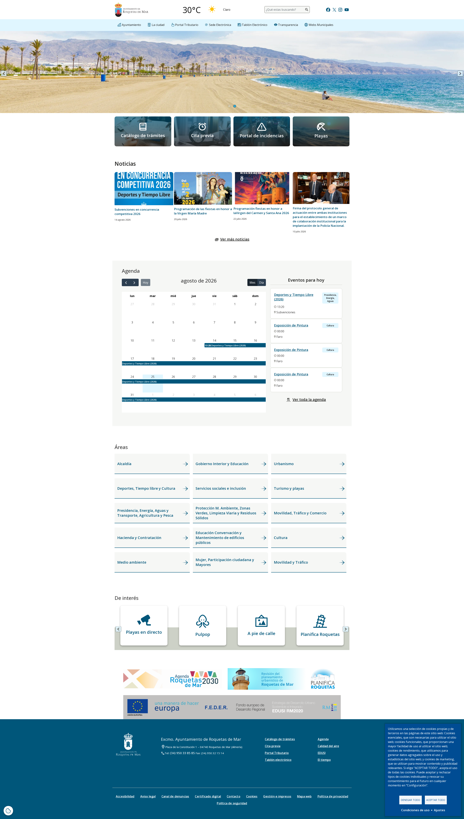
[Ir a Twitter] (334, 9)
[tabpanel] (232, 73)
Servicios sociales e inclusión (221, 488)
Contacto (233, 796)
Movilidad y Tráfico (291, 562)
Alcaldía (124, 463)
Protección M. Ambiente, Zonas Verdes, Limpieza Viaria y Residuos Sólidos (226, 513)
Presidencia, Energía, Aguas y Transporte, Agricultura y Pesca (145, 513)
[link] (143, 131)
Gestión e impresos (277, 796)
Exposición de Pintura (291, 325)
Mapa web (304, 796)
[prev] (126, 282)
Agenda (323, 739)
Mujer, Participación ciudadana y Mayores (225, 562)
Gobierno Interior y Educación (222, 463)
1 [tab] (229, 106)
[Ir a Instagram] (340, 9)
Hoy (145, 283)
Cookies (251, 796)
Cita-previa (272, 746)
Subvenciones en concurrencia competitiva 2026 (137, 211)
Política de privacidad (333, 796)
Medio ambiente (131, 562)
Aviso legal (148, 796)
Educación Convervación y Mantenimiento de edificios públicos (220, 537)
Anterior (4, 73)
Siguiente (460, 73)
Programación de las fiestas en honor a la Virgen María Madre (203, 211)
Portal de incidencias (262, 136)
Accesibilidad (125, 796)
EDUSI (322, 753)
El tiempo (324, 760)
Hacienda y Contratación (139, 537)
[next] (134, 282)
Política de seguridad (232, 803)
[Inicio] (131, 9)
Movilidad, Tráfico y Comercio (300, 513)
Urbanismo (284, 463)
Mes (252, 283)
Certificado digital (208, 796)
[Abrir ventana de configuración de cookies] (8, 810)
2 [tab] (235, 106)
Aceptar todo (435, 800)
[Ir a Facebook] (328, 9)
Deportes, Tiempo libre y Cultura (146, 488)
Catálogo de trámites (143, 135)
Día (261, 283)
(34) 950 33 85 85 (182, 753)
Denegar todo (410, 800)
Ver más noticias (234, 239)
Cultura (280, 537)
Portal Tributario (277, 753)
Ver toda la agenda (309, 399)
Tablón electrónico (278, 760)
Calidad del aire (328, 746)
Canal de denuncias (175, 796)
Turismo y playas (289, 488)
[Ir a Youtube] (346, 9)
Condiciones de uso (415, 810)
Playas (321, 136)
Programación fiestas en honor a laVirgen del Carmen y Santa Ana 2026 (261, 210)
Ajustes (439, 810)
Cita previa (202, 135)
